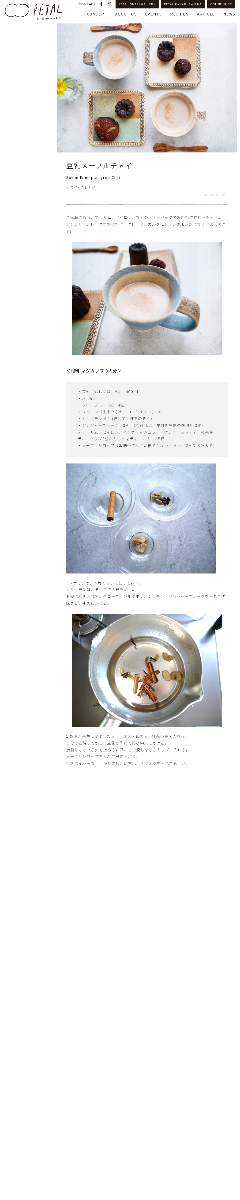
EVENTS (153, 14)
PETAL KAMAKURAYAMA (183, 4)
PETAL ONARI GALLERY (137, 4)
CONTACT (87, 4)
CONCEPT (97, 14)
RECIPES (179, 14)
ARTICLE (206, 14)
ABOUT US (126, 14)
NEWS (229, 14)
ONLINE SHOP (221, 4)
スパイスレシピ (83, 188)
